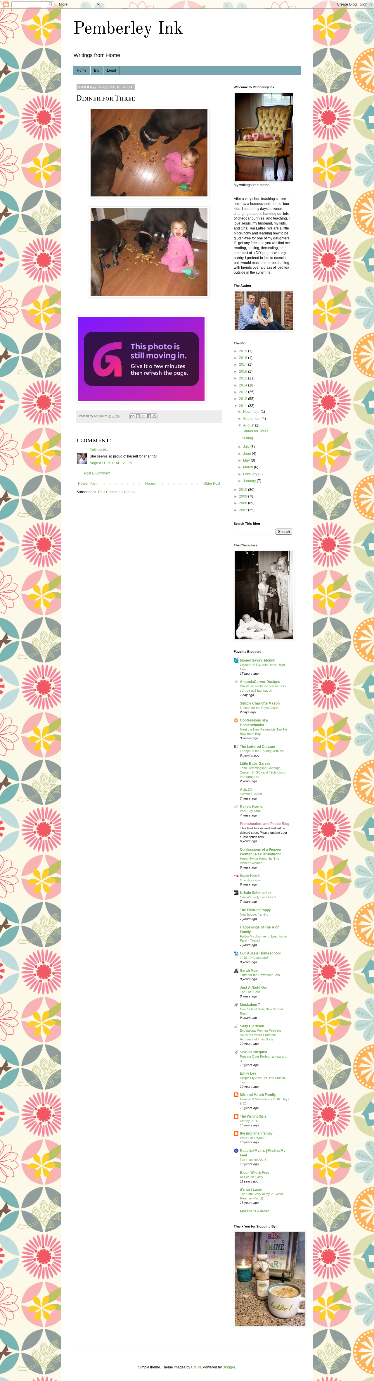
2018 (243, 358)
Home (81, 70)
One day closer (251, 880)
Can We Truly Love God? (258, 897)
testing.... (250, 438)
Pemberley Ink (128, 29)
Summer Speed (251, 794)
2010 (243, 490)
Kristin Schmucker (255, 893)
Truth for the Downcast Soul (260, 975)
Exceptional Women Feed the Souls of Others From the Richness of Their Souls (260, 1035)
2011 (243, 406)
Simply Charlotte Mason (260, 703)
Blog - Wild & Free (254, 1173)
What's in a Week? (253, 1138)
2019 (243, 351)
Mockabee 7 (250, 1005)
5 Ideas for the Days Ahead (259, 708)
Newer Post (87, 483)
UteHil (196, 1367)
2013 (243, 392)
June (247, 454)
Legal (111, 70)
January (250, 481)
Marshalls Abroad (254, 1211)
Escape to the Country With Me (262, 751)
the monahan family (256, 1133)
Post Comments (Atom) (116, 492)
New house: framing (254, 914)
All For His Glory (251, 1177)
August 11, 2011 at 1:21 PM (111, 463)
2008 (243, 503)
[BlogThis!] (138, 416)
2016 (243, 372)
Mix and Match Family (258, 1095)
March (248, 467)
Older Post (211, 483)
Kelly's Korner (252, 807)
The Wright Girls (253, 1116)
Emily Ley (248, 1073)
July (246, 447)
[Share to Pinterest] (154, 416)
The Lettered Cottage (257, 747)
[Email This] (132, 416)
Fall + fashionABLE (253, 1159)
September (252, 419)
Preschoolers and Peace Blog (264, 824)
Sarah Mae (249, 971)
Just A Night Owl (253, 987)
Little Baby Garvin (255, 764)
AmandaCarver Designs (260, 682)
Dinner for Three (256, 431)
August (249, 425)
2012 (243, 399)
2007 (243, 510)
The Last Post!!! (251, 992)
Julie (94, 450)
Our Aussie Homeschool (260, 953)
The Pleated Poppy (255, 910)
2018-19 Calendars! (254, 957)
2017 (243, 364)
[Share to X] (143, 416)
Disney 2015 (249, 1121)
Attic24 (246, 790)
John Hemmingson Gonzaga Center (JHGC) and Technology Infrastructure (262, 772)
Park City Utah (250, 811)
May (247, 460)
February (250, 474)
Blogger (229, 1367)
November (252, 412)
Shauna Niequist (253, 1052)
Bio (96, 70)
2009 (243, 496)
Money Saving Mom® (257, 660)
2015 (243, 378)
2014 (243, 385)
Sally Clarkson (252, 1026)
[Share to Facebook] (149, 416)
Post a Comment (97, 473)
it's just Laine (251, 1189)
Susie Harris (250, 876)
